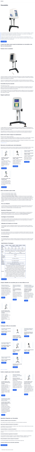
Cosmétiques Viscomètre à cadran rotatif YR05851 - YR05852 (5, 158)
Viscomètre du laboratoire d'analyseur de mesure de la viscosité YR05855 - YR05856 (17, 336)
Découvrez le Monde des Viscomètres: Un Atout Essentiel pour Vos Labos (17, 379)
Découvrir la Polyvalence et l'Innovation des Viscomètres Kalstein (17, 290)
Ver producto (4, 334)
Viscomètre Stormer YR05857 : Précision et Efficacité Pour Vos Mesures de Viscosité (5, 403)
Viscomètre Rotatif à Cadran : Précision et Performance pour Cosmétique (5, 311)
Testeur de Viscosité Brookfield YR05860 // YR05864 (8, 194)
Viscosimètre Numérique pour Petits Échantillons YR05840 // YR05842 (28, 333)
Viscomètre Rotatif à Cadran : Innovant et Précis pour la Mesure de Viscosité (28, 382)
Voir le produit (4, 168)
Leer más (3, 297)
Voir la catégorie (3, 41)
